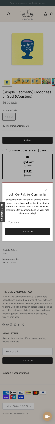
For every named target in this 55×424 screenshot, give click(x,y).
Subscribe (27, 231)
